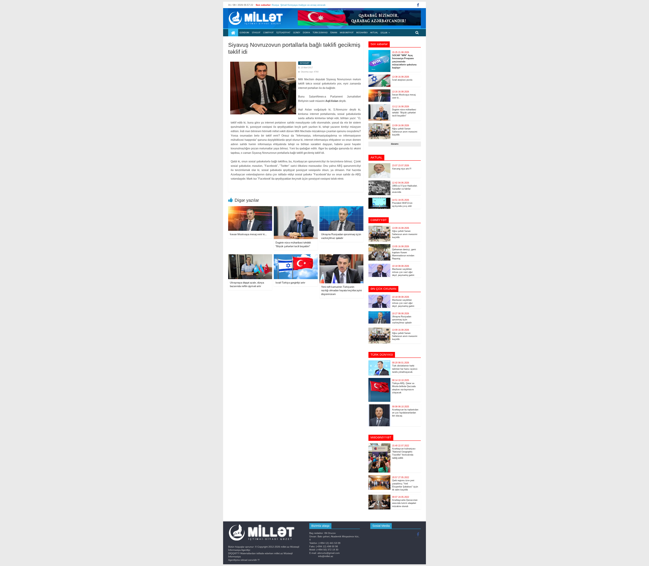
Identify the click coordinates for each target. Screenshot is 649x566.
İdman (333, 32)
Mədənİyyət (347, 32)
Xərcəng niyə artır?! (401, 168)
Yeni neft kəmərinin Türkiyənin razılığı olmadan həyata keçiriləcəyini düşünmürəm (341, 290)
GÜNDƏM (244, 32)
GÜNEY (296, 32)
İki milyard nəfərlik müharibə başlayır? (292, 5)
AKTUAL (374, 32)
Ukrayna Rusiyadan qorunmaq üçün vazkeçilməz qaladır (402, 319)
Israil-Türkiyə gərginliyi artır (290, 282)
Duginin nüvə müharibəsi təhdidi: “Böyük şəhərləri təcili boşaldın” (404, 112)
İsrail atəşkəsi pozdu (402, 80)
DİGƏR (384, 32)
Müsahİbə (361, 32)
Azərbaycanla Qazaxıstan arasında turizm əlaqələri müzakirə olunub (404, 503)
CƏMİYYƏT (268, 32)
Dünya (306, 32)
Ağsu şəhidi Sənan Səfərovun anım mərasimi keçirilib (404, 131)
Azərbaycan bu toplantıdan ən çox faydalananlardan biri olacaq (405, 412)
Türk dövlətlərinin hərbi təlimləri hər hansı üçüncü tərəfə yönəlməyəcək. (404, 368)
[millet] (233, 32)
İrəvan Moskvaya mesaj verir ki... (248, 234)
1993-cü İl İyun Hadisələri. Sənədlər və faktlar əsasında (405, 188)
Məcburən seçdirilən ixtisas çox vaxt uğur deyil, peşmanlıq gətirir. (403, 272)
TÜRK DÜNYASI (320, 32)
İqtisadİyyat (283, 32)
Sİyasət (256, 32)
